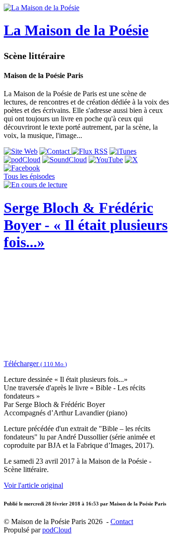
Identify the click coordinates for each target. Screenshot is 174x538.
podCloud (56, 530)
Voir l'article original (33, 485)
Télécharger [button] (35, 363)
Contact (121, 521)
